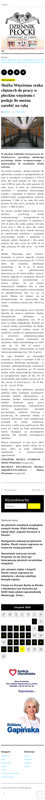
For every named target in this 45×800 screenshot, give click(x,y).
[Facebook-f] (4, 794)
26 (16, 649)
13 (22, 635)
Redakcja (6, 112)
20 (22, 642)
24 (4, 649)
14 (28, 635)
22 (34, 642)
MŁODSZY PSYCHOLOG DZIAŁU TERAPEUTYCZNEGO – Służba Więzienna (22, 470)
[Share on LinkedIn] (17, 72)
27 (22, 649)
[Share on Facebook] (4, 72)
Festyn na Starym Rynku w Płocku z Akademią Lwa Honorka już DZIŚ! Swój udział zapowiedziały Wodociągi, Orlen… (22, 590)
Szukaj (34, 506)
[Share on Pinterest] (23, 72)
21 (28, 642)
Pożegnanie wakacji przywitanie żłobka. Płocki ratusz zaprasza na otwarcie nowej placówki (22, 544)
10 (4, 635)
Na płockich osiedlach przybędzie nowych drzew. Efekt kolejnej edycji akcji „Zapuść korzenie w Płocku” (22, 530)
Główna (4, 57)
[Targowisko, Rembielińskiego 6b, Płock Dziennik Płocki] (22, 36)
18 (10, 642)
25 (10, 649)
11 (10, 635)
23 (41, 642)
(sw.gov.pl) (19, 473)
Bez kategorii (8, 80)
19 (16, 642)
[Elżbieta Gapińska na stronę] (22, 734)
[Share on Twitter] (10, 72)
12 (16, 635)
